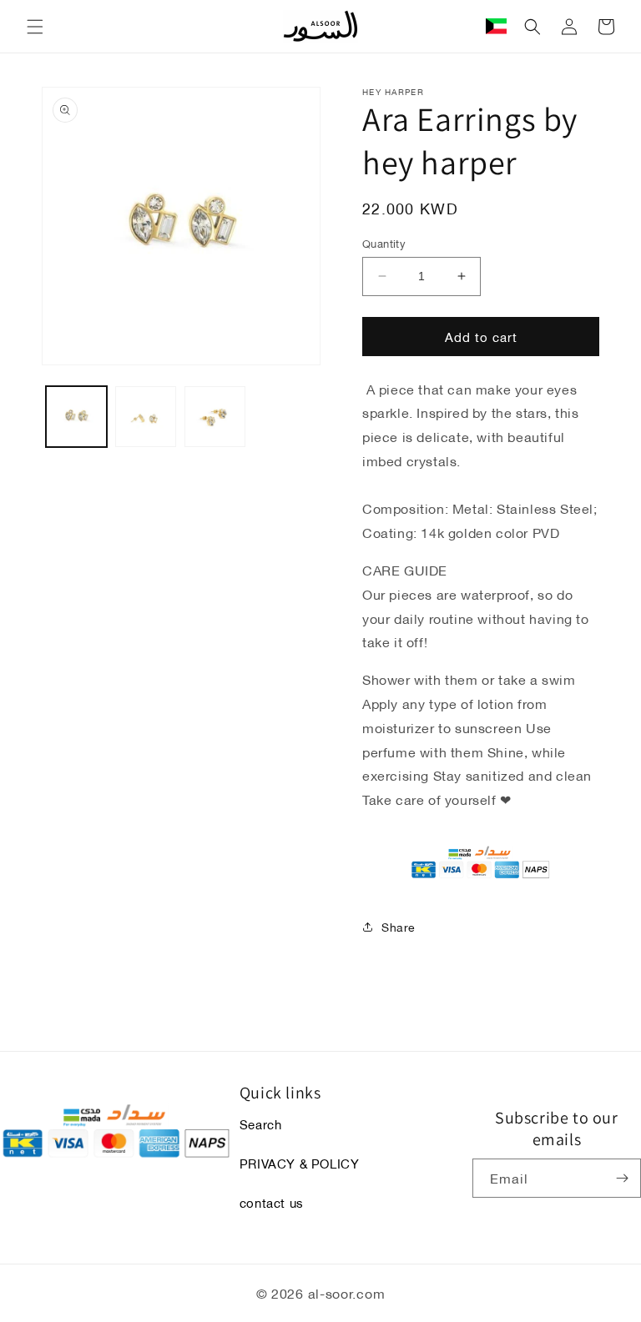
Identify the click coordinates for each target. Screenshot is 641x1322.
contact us (272, 1202)
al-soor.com (347, 1292)
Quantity (384, 243)
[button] (35, 26)
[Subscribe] (621, 1178)
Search (261, 1124)
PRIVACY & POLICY (300, 1162)
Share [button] (398, 926)
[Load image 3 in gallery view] (214, 416)
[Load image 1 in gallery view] (76, 416)
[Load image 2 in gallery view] (145, 416)
